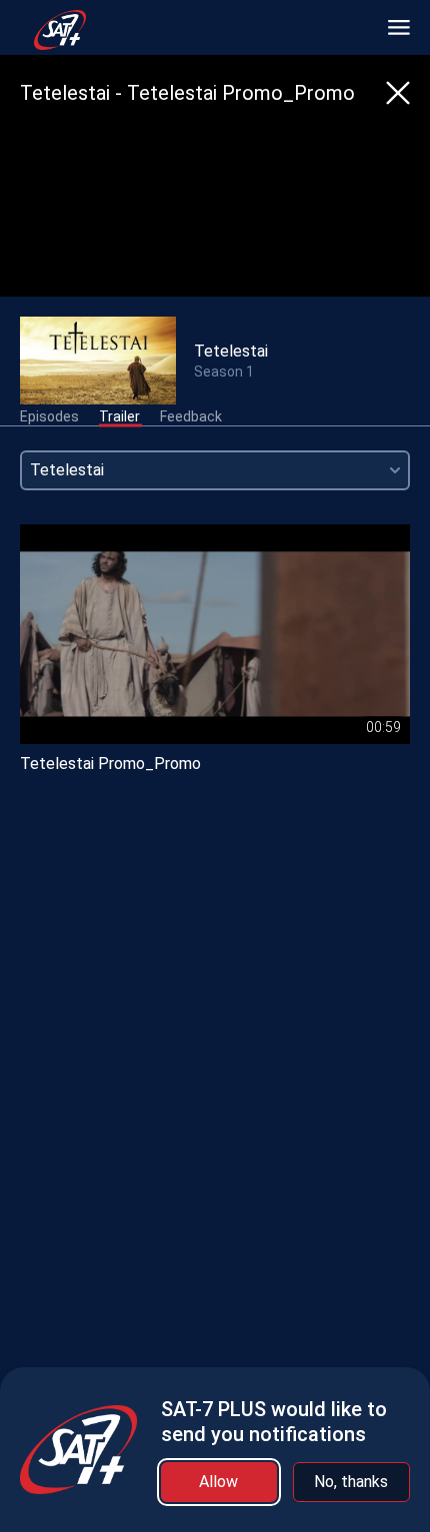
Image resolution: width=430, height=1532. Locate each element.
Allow (218, 1481)
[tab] (49, 417)
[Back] (398, 93)
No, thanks (351, 1481)
